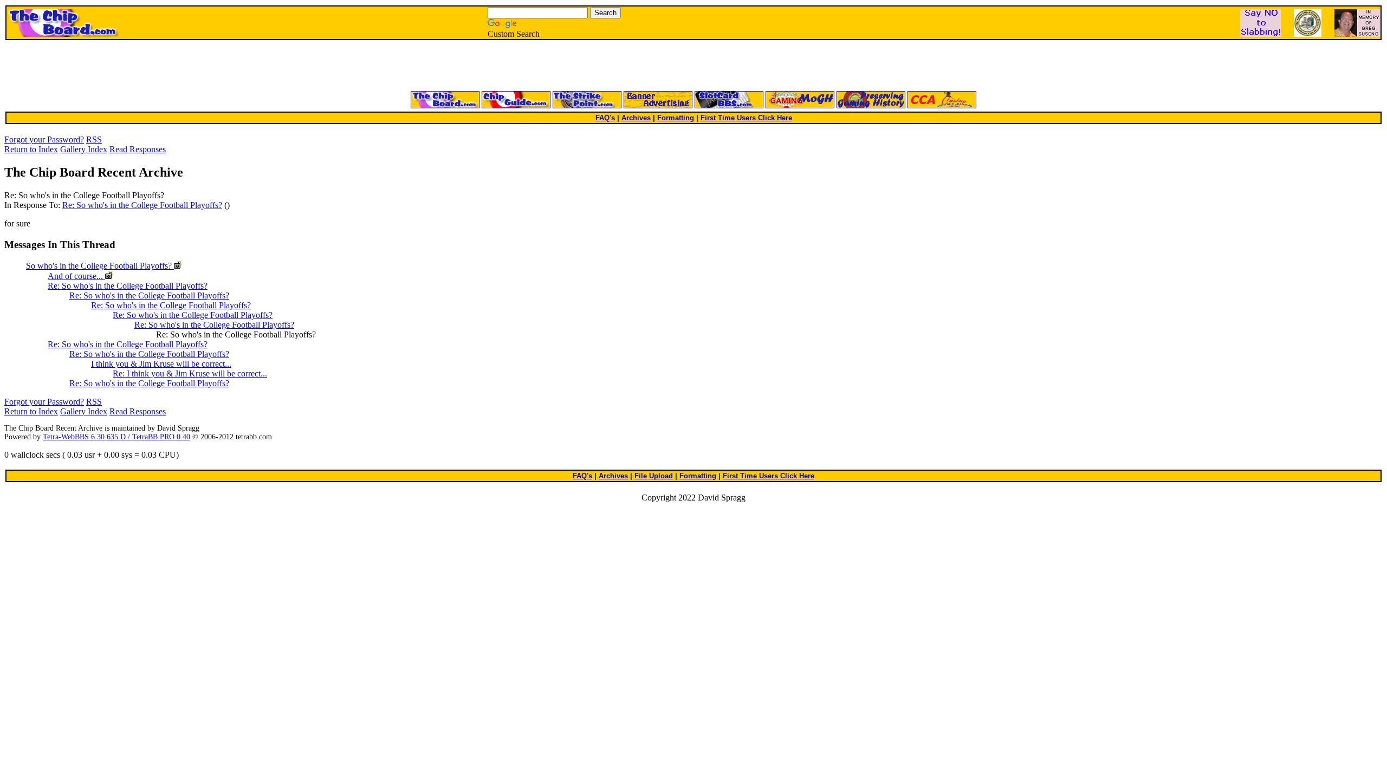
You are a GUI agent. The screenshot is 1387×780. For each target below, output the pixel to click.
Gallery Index (83, 149)
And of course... (76, 276)
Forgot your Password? (44, 139)
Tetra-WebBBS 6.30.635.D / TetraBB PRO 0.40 (116, 437)
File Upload (653, 476)
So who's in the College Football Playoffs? (100, 265)
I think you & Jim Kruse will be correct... (161, 363)
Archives (636, 118)
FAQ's (605, 118)
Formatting (675, 118)
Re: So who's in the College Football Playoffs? (142, 205)
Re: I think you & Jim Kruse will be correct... (190, 373)
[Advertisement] (563, 66)
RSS (94, 139)
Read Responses (137, 149)
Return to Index (31, 149)
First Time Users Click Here (746, 118)
